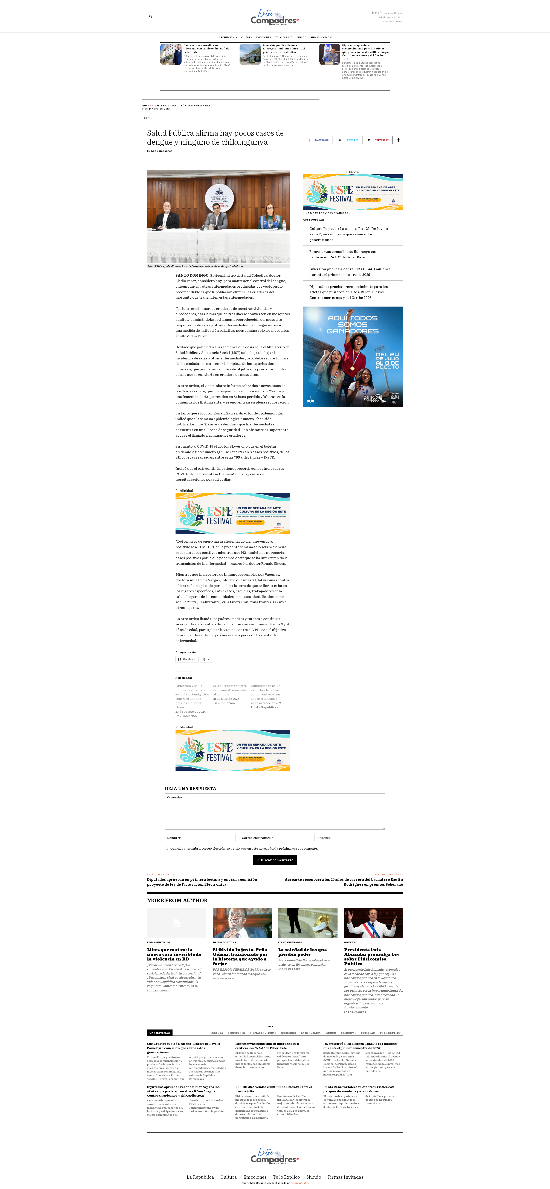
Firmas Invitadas (158, 942)
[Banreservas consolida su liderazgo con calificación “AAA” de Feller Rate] (171, 54)
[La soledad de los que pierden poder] (308, 923)
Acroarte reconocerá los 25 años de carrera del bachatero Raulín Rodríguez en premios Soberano (344, 882)
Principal (348, 1032)
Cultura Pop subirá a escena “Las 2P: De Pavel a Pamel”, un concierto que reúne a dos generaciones (348, 234)
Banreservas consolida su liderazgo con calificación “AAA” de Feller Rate (206, 48)
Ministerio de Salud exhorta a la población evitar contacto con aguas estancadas (268, 692)
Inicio (146, 105)
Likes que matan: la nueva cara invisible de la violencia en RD (174, 954)
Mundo (330, 1032)
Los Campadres (161, 150)
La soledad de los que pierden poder (302, 952)
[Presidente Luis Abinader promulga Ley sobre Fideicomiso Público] (373, 923)
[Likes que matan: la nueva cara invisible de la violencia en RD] (176, 923)
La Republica (311, 1032)
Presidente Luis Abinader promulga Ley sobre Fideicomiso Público (372, 957)
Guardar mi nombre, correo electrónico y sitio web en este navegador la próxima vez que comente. (244, 848)
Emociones (236, 1032)
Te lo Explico (390, 1032)
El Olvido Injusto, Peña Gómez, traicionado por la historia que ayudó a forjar (240, 957)
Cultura (216, 1032)
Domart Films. (301, 1183)
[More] (398, 140)
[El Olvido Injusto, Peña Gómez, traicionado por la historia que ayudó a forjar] (242, 923)
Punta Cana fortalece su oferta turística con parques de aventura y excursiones (358, 1089)
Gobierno (161, 105)
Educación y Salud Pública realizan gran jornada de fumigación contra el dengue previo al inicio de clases (192, 696)
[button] (151, 16)
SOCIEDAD (368, 1032)
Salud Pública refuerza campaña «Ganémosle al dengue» (230, 689)
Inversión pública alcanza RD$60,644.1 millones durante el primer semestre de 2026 (284, 48)
